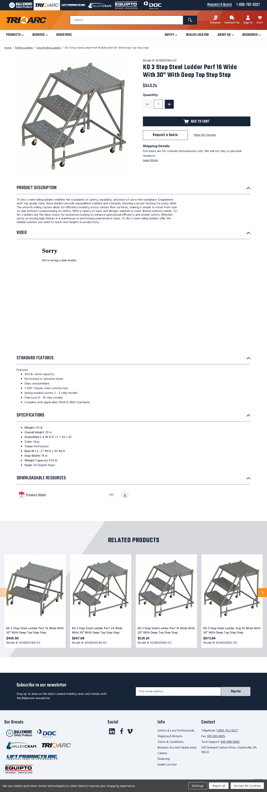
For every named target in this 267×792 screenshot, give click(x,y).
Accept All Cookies (247, 786)
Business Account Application (177, 747)
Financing (164, 759)
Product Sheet (36, 495)
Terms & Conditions (171, 742)
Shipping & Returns (170, 736)
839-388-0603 (230, 742)
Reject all (218, 786)
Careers (162, 753)
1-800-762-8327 (227, 730)
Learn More (150, 160)
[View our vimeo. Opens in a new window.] (130, 731)
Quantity (150, 95)
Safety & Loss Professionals (176, 730)
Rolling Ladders (24, 48)
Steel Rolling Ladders (49, 48)
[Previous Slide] (4, 592)
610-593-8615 (216, 736)
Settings (198, 786)
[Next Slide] (262, 592)
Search (78, 20)
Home (8, 48)
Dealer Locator (167, 764)
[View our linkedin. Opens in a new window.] (112, 731)
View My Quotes (205, 135)
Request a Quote (165, 135)
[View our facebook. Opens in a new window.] (121, 731)
